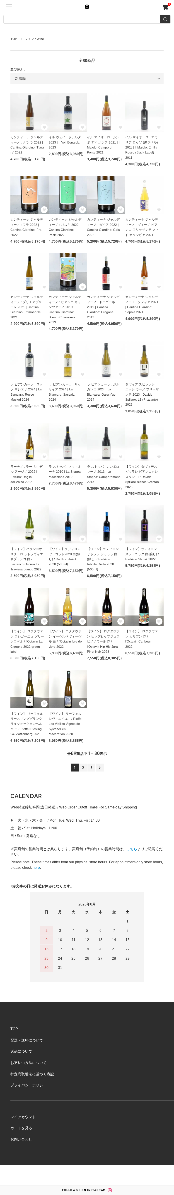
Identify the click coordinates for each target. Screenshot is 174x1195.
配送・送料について (26, 1040)
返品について (21, 1051)
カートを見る (21, 1128)
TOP (13, 39)
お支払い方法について (28, 1063)
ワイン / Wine (34, 39)
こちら (131, 849)
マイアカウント (23, 1117)
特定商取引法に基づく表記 (32, 1074)
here (36, 867)
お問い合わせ (21, 1139)
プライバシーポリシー (28, 1085)
